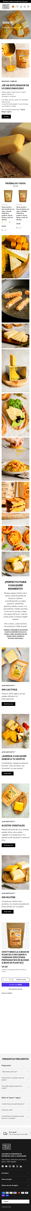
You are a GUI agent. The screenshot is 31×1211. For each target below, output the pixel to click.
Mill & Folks (8, 1207)
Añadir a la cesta (21, 979)
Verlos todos (7, 773)
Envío (12, 969)
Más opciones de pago (15, 989)
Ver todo (15, 186)
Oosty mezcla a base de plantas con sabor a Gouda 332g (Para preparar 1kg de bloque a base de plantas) (8, 213)
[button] (14, 6)
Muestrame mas (8, 704)
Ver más (6, 116)
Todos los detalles (7, 993)
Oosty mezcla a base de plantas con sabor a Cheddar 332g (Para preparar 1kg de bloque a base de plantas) (22, 213)
